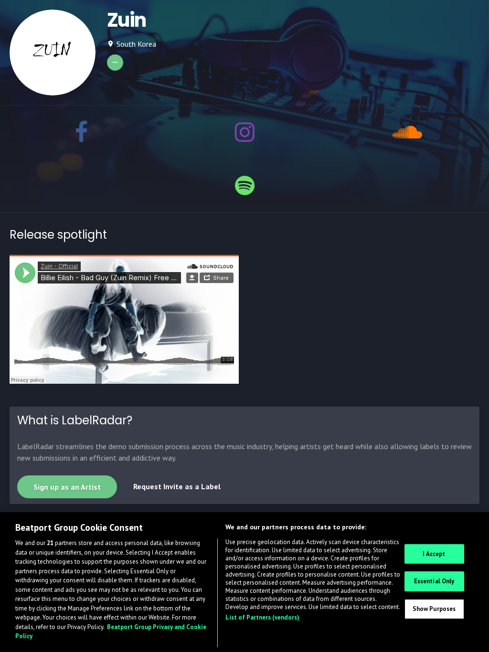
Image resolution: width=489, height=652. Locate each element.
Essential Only (434, 581)
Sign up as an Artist (67, 487)
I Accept (434, 554)
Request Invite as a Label (177, 486)
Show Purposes (434, 609)
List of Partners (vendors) (262, 617)
